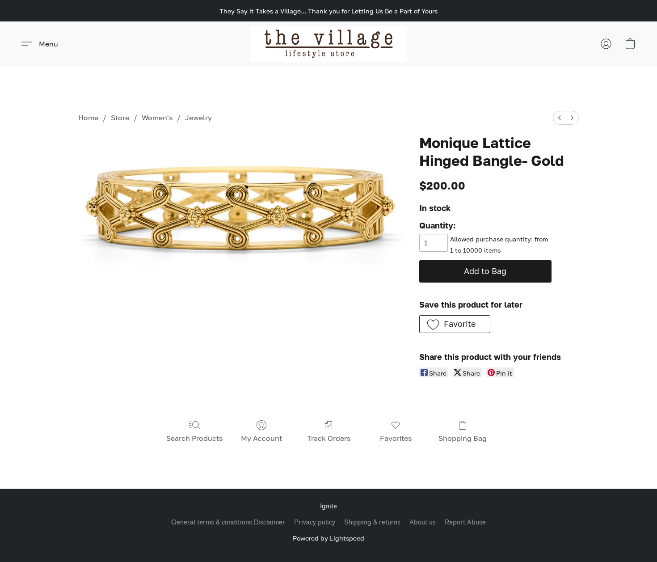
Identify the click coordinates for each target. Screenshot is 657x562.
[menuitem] (559, 117)
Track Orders (328, 438)
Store (120, 117)
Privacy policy (314, 522)
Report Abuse (465, 522)
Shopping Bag (462, 438)
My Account (261, 438)
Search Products (194, 438)
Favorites (396, 438)
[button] (329, 44)
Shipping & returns (372, 522)
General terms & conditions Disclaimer (228, 522)
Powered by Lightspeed (328, 538)
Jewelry (198, 117)
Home (88, 117)
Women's (157, 117)
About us (422, 522)
